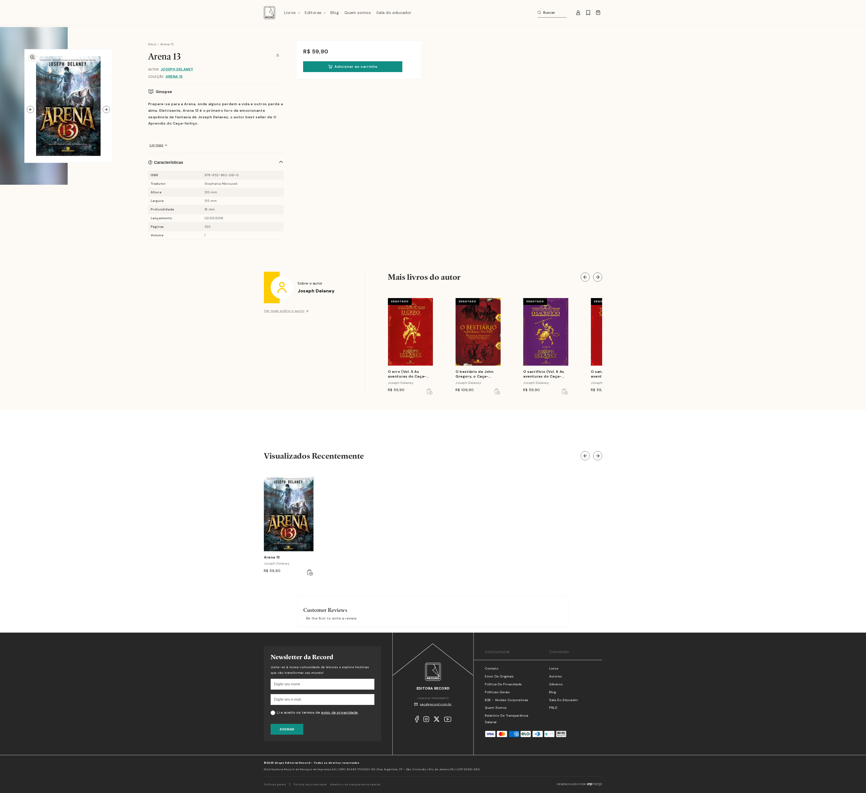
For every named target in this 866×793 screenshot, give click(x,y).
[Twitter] (437, 720)
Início (152, 44)
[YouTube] (447, 720)
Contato (491, 668)
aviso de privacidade (339, 712)
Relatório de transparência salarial (355, 784)
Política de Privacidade (503, 684)
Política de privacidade (310, 784)
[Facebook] (417, 720)
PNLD (553, 708)
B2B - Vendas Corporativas (506, 700)
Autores (555, 676)
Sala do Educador (563, 700)
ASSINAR (287, 729)
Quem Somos (496, 708)
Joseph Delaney (177, 69)
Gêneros (556, 684)
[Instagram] (426, 720)
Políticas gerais (275, 784)
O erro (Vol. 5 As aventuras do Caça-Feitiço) (407, 374)
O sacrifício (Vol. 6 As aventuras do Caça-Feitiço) (543, 374)
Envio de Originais (499, 676)
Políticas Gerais (497, 692)
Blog (552, 692)
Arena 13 (174, 76)
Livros (554, 668)
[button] (291, 12)
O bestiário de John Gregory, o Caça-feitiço (474, 374)
